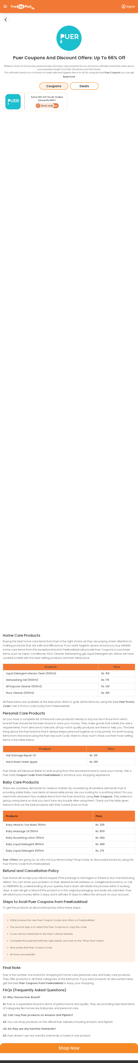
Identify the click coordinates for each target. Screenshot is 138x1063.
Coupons (53, 86)
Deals (84, 86)
